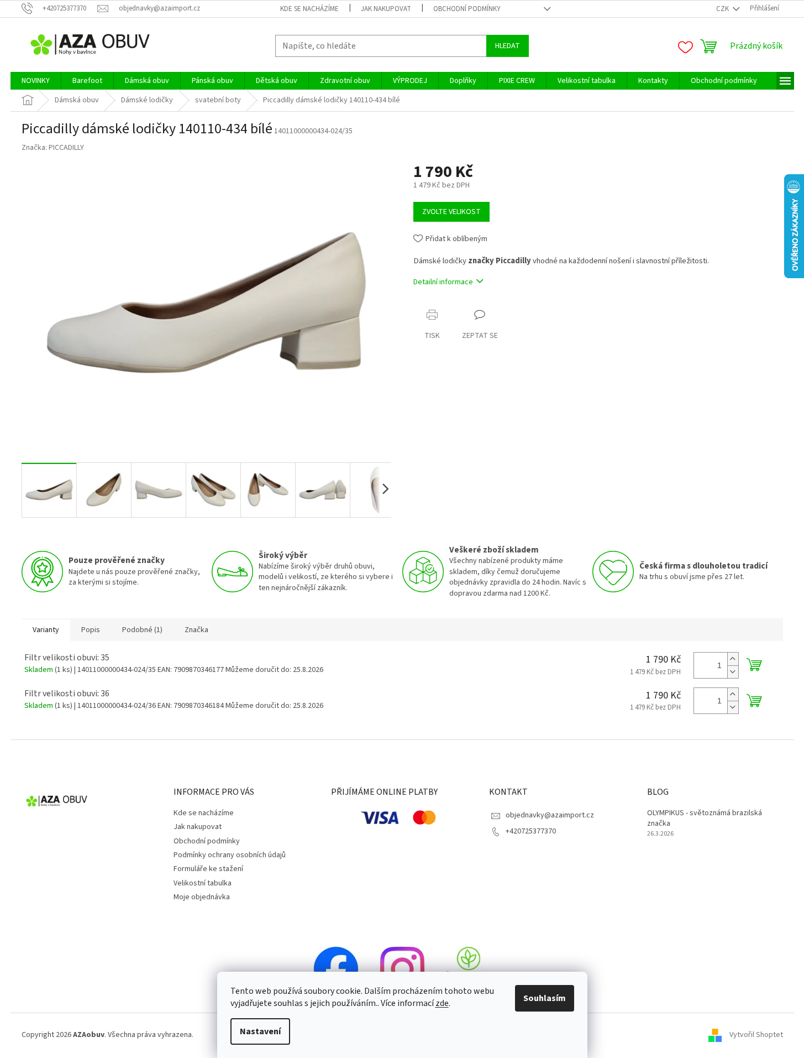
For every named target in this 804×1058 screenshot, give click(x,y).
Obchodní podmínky (467, 9)
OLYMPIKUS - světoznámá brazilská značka (704, 818)
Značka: (53, 147)
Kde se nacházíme (309, 9)
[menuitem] (35, 81)
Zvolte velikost (451, 211)
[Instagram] (402, 968)
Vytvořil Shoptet (756, 1034)
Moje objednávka (202, 897)
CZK (723, 9)
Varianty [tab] (46, 629)
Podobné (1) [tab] (142, 629)
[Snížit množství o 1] (732, 671)
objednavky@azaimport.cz (550, 815)
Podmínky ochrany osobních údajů (230, 855)
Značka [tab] (196, 629)
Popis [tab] (90, 629)
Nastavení (260, 1031)
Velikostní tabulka (203, 883)
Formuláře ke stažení (208, 868)
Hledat (507, 45)
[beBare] (468, 968)
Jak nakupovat (386, 9)
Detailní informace (443, 282)
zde (442, 1003)
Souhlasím (544, 998)
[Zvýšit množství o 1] (732, 659)
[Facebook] (336, 968)
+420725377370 (531, 831)
